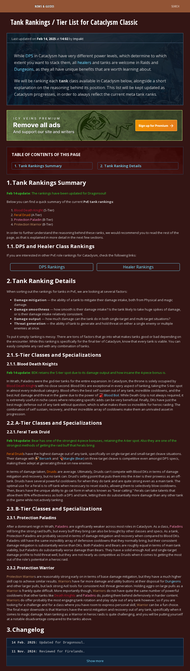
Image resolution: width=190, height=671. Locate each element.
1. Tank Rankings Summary (38, 165)
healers (84, 62)
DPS (29, 56)
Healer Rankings (138, 267)
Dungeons (24, 69)
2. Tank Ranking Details (120, 165)
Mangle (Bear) (73, 458)
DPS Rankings (52, 267)
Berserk (45, 458)
